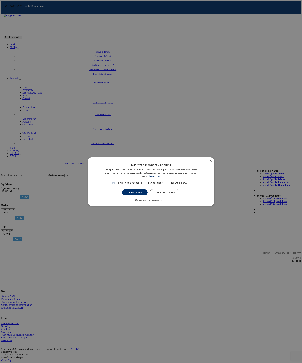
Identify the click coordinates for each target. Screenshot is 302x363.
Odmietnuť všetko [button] (165, 192)
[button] (114, 183)
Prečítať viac (154, 175)
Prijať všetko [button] (134, 192)
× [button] (210, 161)
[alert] (151, 181)
